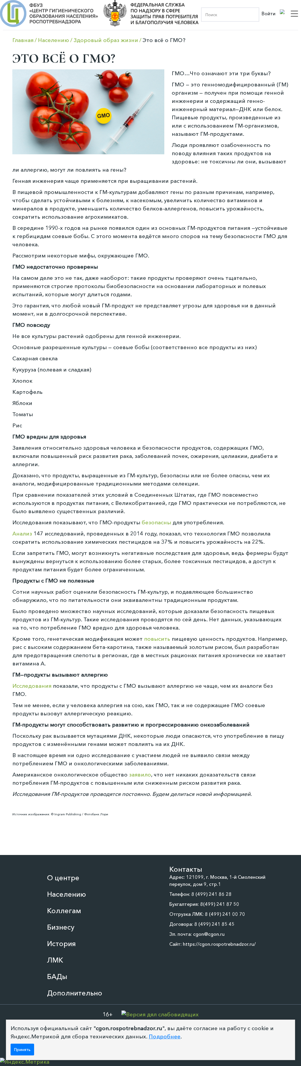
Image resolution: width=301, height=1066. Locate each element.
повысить (157, 638)
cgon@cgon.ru (209, 934)
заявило (140, 774)
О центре (63, 877)
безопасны (156, 522)
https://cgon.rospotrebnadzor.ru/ (219, 944)
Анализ (22, 533)
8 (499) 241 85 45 (214, 924)
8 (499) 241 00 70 (225, 914)
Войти (268, 13)
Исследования (31, 685)
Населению (66, 894)
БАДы (57, 976)
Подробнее (164, 1036)
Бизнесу (60, 927)
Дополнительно (74, 993)
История (61, 943)
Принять (22, 1049)
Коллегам (64, 910)
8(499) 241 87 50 (219, 904)
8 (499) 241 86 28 (211, 894)
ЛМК (55, 960)
